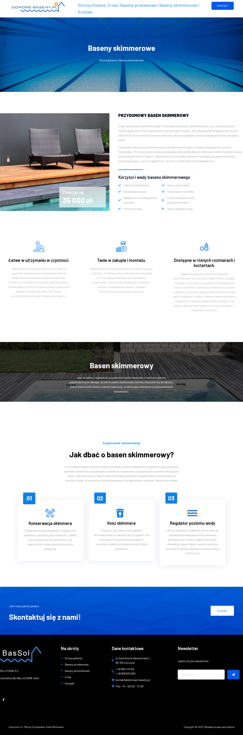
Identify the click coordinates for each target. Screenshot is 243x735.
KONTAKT (222, 5)
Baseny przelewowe (138, 5)
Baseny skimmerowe (178, 5)
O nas (113, 5)
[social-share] (3, 699)
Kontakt (85, 11)
